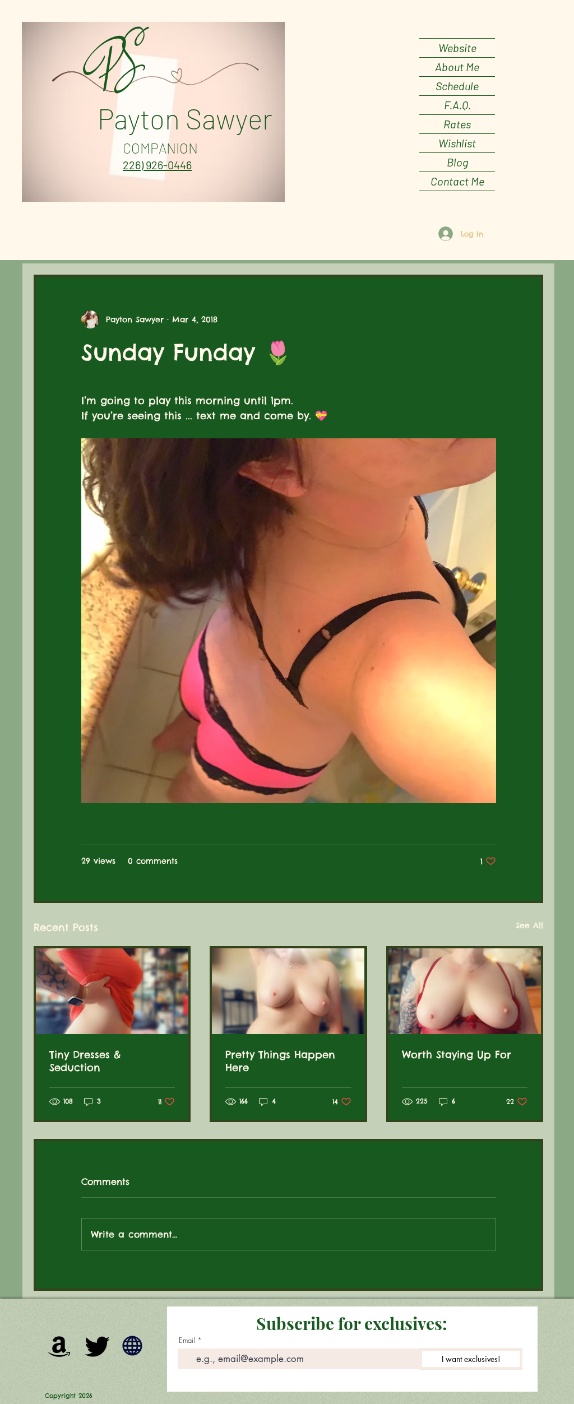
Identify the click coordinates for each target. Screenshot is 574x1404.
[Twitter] (97, 1345)
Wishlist (457, 143)
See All (529, 925)
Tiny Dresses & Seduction (85, 1061)
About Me (457, 66)
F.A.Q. (457, 105)
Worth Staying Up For (456, 1054)
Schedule (457, 85)
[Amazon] (59, 1345)
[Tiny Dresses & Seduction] (112, 991)
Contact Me (457, 181)
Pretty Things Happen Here (280, 1061)
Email (187, 1340)
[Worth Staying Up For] (464, 991)
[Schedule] (132, 1345)
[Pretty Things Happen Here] (288, 991)
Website (457, 47)
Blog (457, 162)
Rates (457, 124)
